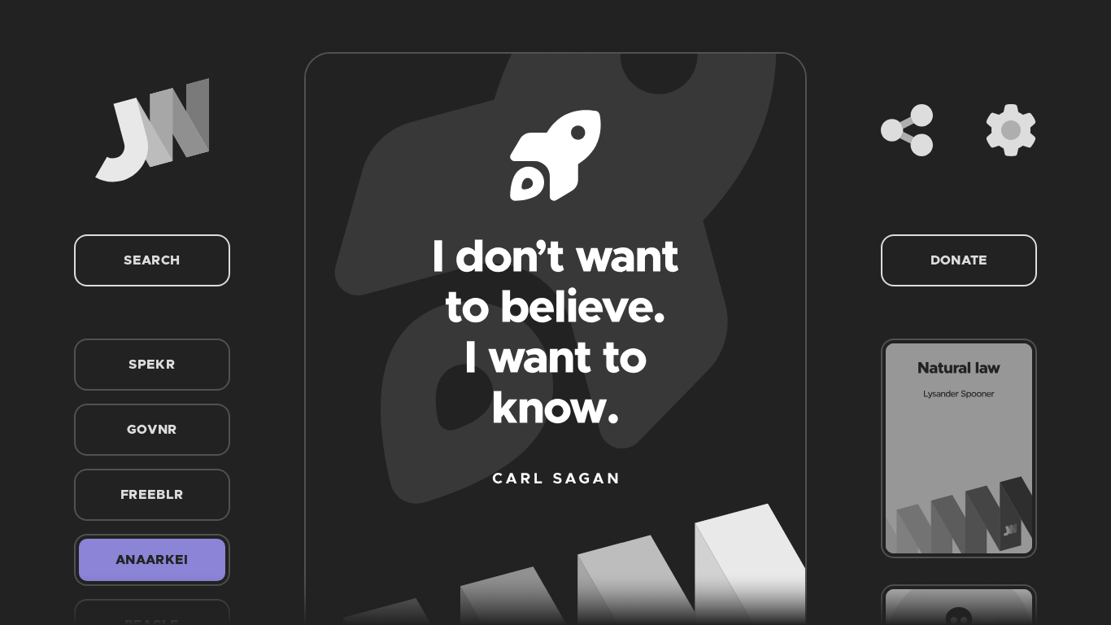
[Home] (152, 130)
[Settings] (1011, 130)
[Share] (907, 130)
